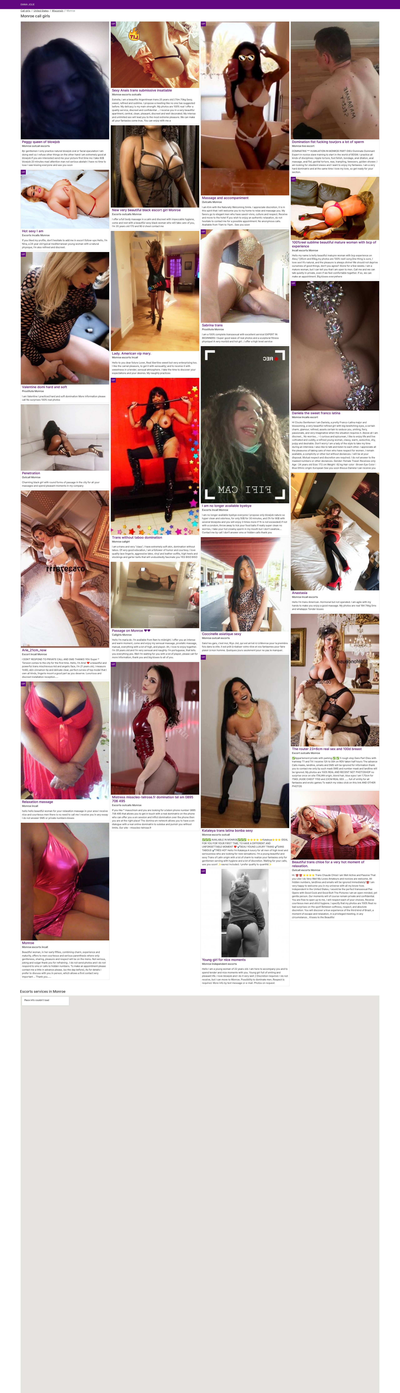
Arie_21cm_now (34, 650)
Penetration (31, 473)
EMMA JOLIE (28, 4)
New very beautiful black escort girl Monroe (146, 210)
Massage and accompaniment (225, 198)
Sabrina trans (212, 325)
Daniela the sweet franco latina (316, 413)
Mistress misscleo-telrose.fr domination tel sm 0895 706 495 (152, 799)
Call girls (25, 10)
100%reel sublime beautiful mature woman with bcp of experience (334, 244)
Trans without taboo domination (137, 537)
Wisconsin (57, 10)
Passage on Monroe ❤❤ (131, 631)
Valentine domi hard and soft (44, 387)
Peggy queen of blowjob (41, 142)
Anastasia (299, 593)
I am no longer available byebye (226, 506)
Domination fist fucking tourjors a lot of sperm (328, 142)
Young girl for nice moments (224, 960)
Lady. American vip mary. (131, 353)
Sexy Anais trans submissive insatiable (142, 90)
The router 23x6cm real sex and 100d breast (327, 749)
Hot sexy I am (32, 231)
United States (41, 10)
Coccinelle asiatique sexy (221, 634)
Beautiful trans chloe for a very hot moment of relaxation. (328, 864)
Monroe (28, 943)
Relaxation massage (37, 802)
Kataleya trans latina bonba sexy (227, 830)
